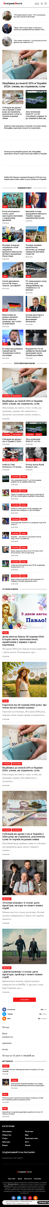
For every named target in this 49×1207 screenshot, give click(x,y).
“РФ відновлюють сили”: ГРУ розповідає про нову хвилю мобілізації (30, 16)
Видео (5, 1145)
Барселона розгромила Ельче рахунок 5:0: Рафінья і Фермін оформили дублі (27, 580)
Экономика (7, 1131)
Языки (27, 1145)
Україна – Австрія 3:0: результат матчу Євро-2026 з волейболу (26, 538)
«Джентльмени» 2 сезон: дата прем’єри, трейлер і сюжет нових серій (22, 974)
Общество (6, 1135)
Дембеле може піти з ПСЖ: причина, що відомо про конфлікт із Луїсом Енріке (26, 509)
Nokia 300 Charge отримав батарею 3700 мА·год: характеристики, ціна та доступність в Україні (25, 178)
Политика (29, 1131)
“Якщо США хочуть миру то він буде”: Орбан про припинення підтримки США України (29, 29)
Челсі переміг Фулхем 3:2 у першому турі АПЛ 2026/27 (28, 523)
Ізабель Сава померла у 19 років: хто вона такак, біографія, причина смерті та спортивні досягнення (25, 128)
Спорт (38, 434)
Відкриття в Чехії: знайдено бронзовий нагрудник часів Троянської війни (36, 352)
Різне (5, 633)
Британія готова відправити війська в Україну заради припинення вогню (36, 214)
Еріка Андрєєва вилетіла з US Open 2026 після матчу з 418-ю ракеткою (27, 552)
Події (15, 460)
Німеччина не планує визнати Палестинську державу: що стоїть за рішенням (11, 319)
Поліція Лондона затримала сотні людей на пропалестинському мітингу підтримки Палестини (12, 250)
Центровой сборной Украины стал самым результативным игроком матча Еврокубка (27, 1084)
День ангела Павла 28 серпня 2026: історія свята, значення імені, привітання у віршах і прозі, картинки (23, 640)
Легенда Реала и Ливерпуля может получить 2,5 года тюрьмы (23, 1070)
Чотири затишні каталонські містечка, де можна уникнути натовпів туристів (35, 249)
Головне (6, 396)
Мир (5, 1108)
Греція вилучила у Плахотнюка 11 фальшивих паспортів (35, 318)
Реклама (37, 1179)
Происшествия (31, 1138)
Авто (5, 1094)
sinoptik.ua (28, 1055)
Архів (20, 1179)
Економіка (17, 396)
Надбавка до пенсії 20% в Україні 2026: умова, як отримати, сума (24, 84)
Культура (6, 899)
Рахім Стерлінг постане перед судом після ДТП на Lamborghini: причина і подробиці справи (27, 496)
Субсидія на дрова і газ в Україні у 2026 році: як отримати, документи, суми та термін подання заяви (12, 113)
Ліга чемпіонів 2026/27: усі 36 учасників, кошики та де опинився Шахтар (36, 115)
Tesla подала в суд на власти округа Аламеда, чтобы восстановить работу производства (22, 1099)
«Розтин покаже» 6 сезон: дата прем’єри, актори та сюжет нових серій (22, 905)
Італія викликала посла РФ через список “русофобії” (11, 283)
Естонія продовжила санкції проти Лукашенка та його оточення (12, 352)
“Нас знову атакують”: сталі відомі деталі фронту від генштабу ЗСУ (30, 41)
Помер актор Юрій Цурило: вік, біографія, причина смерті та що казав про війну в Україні (25, 152)
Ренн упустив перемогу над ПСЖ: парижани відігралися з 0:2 (28, 566)
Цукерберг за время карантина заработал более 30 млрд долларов (22, 1113)
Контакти (28, 1179)
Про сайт (11, 1179)
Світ (5, 207)
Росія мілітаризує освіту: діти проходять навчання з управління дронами (12, 215)
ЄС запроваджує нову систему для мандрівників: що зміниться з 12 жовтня (36, 285)
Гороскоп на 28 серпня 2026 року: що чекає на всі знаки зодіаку (24, 706)
